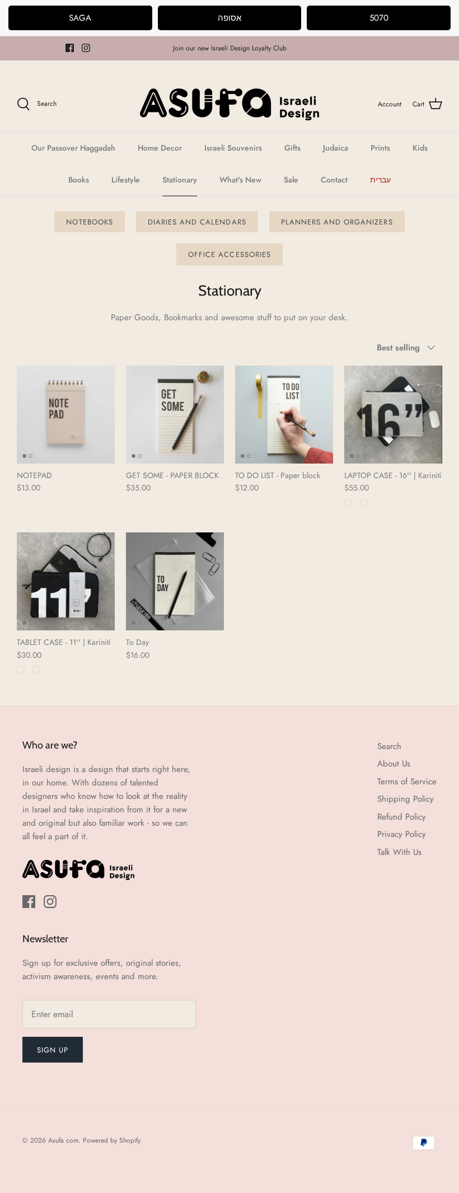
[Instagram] (86, 48)
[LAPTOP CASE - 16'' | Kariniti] (393, 415)
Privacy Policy (401, 834)
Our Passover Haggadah (73, 147)
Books (78, 179)
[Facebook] (69, 48)
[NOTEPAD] (66, 415)
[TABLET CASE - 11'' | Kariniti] (66, 581)
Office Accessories (229, 254)
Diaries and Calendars (197, 222)
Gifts (292, 147)
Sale (291, 179)
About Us (393, 763)
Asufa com (63, 1140)
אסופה (229, 18)
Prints (380, 147)
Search (389, 746)
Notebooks (89, 222)
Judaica (335, 147)
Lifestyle (125, 179)
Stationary (179, 179)
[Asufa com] (229, 104)
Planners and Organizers (337, 222)
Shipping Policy (405, 799)
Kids (420, 147)
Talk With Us (399, 852)
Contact (334, 179)
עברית (380, 179)
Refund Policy (401, 817)
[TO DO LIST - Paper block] (284, 415)
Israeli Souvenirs (233, 147)
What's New (240, 179)
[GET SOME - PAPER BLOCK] (175, 415)
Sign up (52, 1050)
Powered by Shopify (111, 1140)
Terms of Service (407, 781)
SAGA (80, 18)
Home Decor (160, 147)
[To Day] (175, 581)
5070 (378, 18)
